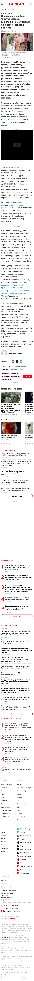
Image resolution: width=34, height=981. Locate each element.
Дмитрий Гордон (25, 829)
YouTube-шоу (21, 816)
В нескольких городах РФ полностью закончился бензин (14, 674)
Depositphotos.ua (6, 937)
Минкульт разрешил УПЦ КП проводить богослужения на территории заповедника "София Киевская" (10, 408)
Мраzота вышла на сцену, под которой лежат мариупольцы (15, 489)
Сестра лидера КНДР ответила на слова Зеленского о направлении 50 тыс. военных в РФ (18, 577)
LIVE (18, 800)
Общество (14, 414)
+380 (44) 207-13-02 (11, 908)
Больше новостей (17, 714)
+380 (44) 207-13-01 (11, 905)
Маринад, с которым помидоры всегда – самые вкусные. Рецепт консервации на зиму (17, 759)
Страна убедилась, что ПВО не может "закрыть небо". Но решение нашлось (17, 567)
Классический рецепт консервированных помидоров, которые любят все (9, 438)
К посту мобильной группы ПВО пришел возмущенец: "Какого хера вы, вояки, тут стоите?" (16, 463)
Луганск (3, 851)
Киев (2, 829)
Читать (27, 376)
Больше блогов (17, 496)
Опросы (19, 813)
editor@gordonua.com (12, 911)
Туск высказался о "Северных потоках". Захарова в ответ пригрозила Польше (15, 667)
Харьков (4, 841)
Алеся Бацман (24, 853)
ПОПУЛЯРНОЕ (7, 561)
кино (3, 366)
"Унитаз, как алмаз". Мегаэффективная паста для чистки (18, 769)
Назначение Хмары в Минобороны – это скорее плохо (17, 599)
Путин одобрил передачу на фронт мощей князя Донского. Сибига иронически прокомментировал (16, 708)
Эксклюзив (20, 804)
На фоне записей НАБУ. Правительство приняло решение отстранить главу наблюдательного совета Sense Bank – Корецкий (18, 588)
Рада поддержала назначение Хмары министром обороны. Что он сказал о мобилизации (18, 608)
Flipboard (23, 859)
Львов (3, 832)
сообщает (11, 119)
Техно (3, 804)
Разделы (20, 780)
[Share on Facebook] (13, 361)
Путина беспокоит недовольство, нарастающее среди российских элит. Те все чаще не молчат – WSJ (15, 659)
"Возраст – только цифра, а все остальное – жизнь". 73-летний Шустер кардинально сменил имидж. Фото (18, 726)
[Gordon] (16, 4)
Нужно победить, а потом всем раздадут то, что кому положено (15, 481)
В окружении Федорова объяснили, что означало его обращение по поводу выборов (16, 681)
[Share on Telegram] (21, 361)
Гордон (3, 9)
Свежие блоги (8, 450)
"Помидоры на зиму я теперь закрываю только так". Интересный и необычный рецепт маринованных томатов (18, 738)
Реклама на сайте (7, 887)
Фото (18, 807)
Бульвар (5, 420)
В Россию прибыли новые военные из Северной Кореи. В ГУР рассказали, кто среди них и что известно (15, 690)
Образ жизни (5, 807)
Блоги (19, 794)
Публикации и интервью (25, 787)
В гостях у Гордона (23, 791)
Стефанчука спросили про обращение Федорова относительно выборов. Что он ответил (16, 650)
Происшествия (6, 810)
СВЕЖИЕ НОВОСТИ (9, 626)
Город (3, 825)
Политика (11, 9)
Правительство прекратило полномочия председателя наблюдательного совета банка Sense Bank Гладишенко (15, 633)
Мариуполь (4, 848)
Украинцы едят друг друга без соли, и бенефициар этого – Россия (15, 454)
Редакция (4, 884)
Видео (19, 810)
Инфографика (5, 813)
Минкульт (5, 369)
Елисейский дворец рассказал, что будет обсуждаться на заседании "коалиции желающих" (16, 699)
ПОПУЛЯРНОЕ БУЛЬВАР (11, 719)
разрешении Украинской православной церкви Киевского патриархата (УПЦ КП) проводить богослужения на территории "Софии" (16, 290)
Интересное (5, 816)
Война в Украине (6, 784)
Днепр (3, 845)
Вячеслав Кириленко (17, 369)
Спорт (3, 797)
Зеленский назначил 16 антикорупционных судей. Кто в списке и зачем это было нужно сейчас (16, 641)
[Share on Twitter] (17, 361)
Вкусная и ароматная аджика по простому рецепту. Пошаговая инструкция (16, 749)
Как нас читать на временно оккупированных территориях (7, 897)
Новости (4, 780)
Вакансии (4, 880)
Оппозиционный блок (21, 366)
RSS (21, 863)
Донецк (3, 838)
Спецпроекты (21, 820)
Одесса (3, 835)
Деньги (3, 791)
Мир (2, 794)
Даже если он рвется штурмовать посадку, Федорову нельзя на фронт (16, 473)
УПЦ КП (10, 366)
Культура (4, 800)
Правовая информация (8, 890)
